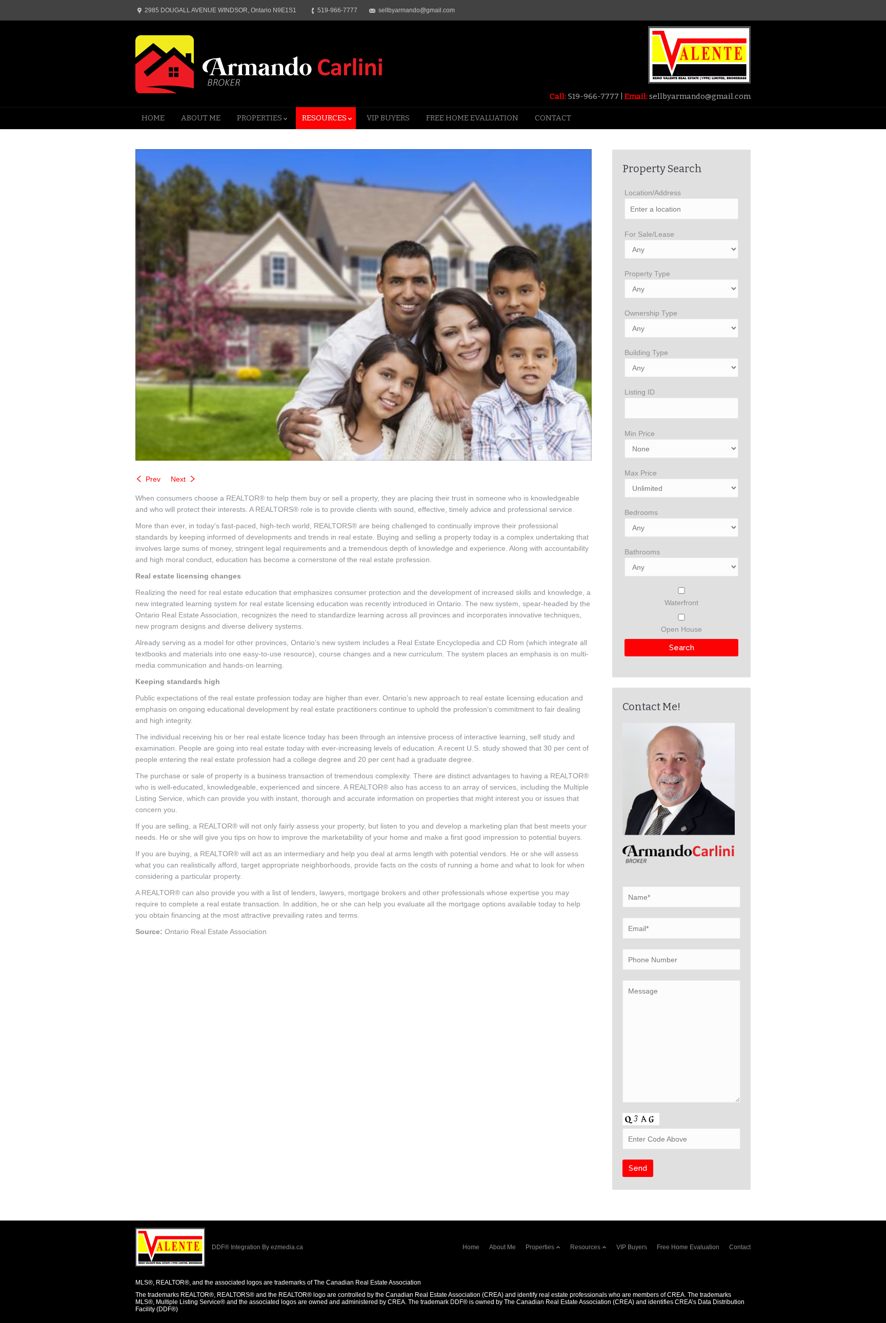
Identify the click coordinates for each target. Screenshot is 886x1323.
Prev (153, 479)
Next (178, 479)
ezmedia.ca (287, 1247)
